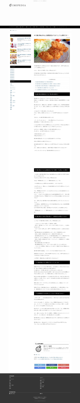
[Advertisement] (40, 17)
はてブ (40, 367)
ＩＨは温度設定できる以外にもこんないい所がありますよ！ (46, 89)
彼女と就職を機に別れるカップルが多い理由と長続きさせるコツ (50, 357)
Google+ (64, 364)
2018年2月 (12, 77)
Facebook (52, 364)
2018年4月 (12, 74)
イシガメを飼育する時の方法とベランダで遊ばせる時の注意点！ (50, 359)
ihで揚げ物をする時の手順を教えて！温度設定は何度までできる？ (47, 85)
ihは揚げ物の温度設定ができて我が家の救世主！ (44, 81)
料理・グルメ (38, 354)
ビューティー (12, 87)
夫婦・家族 (12, 95)
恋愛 (11, 99)
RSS (41, 393)
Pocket (64, 367)
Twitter (40, 364)
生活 (11, 104)
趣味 (11, 109)
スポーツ (12, 85)
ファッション (12, 88)
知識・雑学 (12, 105)
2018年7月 (12, 69)
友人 (10, 382)
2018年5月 (12, 72)
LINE (52, 367)
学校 (11, 97)
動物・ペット (12, 92)
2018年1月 (12, 79)
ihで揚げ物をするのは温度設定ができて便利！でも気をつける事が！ (48, 83)
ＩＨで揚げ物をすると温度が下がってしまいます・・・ (45, 87)
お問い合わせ (12, 393)
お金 (11, 83)
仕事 (11, 90)
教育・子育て (12, 100)
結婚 (11, 107)
